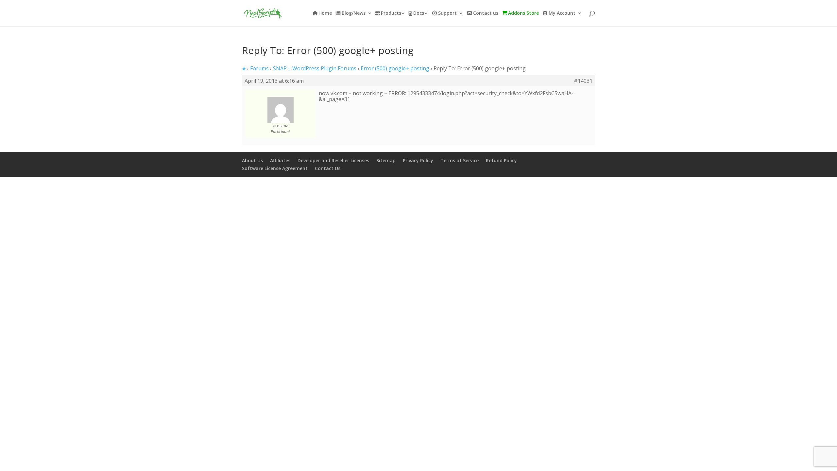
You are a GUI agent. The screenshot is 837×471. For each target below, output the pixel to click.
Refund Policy (501, 160)
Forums (259, 68)
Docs (418, 13)
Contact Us (327, 168)
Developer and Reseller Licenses (333, 160)
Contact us (485, 13)
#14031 (583, 81)
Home (325, 13)
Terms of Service (459, 160)
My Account (562, 13)
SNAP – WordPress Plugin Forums (314, 68)
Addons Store (523, 13)
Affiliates (280, 160)
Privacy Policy (418, 160)
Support (447, 13)
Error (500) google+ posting (395, 68)
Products (391, 13)
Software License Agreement (275, 168)
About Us (252, 160)
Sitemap (386, 160)
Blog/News (354, 13)
